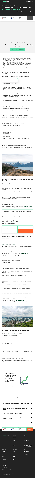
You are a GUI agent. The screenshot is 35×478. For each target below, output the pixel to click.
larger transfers (14, 244)
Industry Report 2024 (26, 440)
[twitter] (5, 465)
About (24, 437)
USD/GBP (14, 456)
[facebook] (2, 465)
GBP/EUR (14, 451)
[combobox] (6, 18)
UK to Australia (4, 459)
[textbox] (5, 18)
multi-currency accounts (20, 300)
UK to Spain (3, 451)
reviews (11, 67)
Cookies (13, 467)
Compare (28, 1)
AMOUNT (20, 17)
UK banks (11, 200)
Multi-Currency (15, 445)
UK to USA (3, 454)
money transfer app (24, 253)
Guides (14, 440)
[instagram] (3, 465)
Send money (14, 437)
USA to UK (3, 456)
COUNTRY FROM (4, 17)
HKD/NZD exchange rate (11, 333)
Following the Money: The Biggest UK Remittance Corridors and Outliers (28, 443)
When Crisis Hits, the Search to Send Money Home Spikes (28, 446)
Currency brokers (5, 244)
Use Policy (16, 467)
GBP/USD (14, 454)
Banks (13, 443)
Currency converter (26, 451)
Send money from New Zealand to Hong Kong (17, 49)
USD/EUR (14, 459)
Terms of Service (8, 467)
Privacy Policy (3, 467)
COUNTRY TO (12, 17)
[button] (32, 2)
